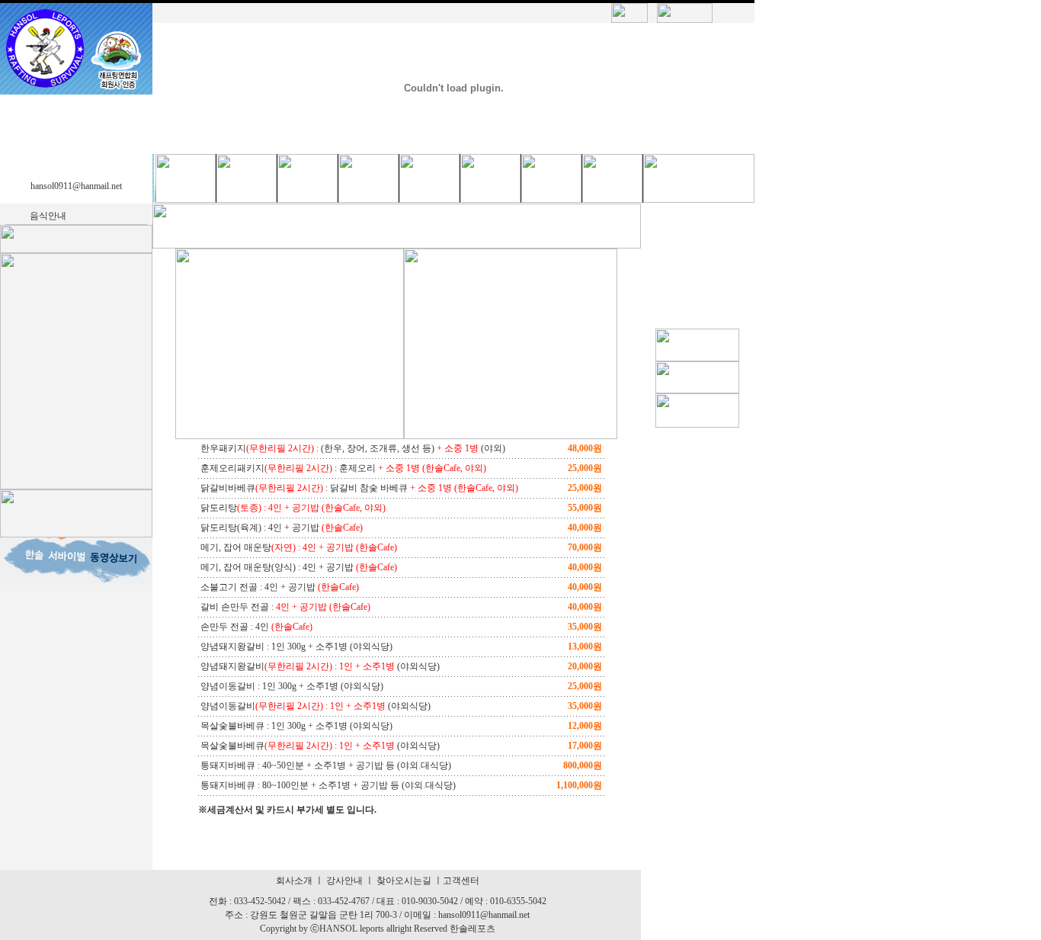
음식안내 (48, 215)
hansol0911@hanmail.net (76, 186)
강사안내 (344, 880)
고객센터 (461, 880)
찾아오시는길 (403, 880)
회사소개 (294, 880)
